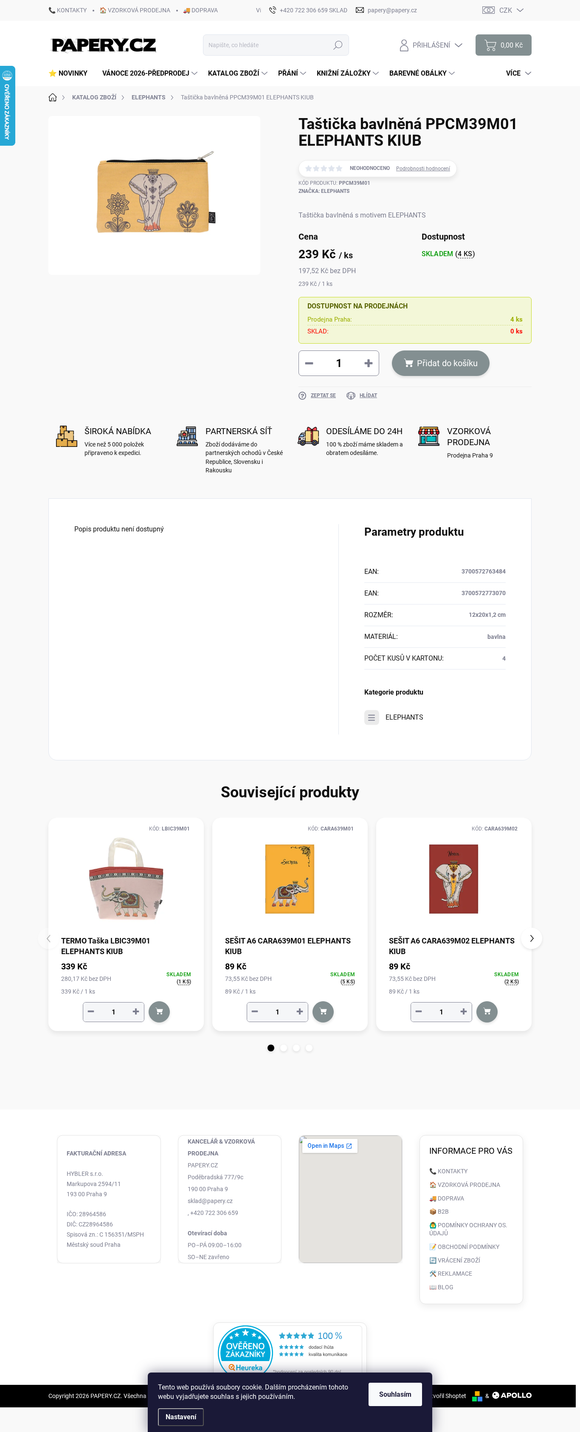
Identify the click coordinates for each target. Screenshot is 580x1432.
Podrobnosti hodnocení (423, 169)
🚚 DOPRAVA (200, 10)
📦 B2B (439, 1211)
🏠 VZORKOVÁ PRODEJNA (134, 10)
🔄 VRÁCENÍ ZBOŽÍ (454, 1260)
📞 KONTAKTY (67, 10)
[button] (271, 1047)
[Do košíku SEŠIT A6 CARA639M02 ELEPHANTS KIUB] (487, 1011)
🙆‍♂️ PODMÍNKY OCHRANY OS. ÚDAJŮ (468, 1229)
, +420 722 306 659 (213, 1212)
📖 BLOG (441, 1287)
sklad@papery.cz (210, 1201)
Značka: (323, 191)
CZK (505, 10)
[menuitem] (71, 73)
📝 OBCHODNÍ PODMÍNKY (464, 1246)
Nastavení (181, 1417)
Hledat (338, 45)
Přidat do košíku (447, 363)
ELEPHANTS (404, 717)
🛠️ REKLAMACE (450, 1273)
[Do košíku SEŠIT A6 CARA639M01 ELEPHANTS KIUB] (323, 1011)
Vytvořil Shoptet (445, 1395)
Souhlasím (395, 1394)
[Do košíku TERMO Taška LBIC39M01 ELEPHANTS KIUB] (159, 1011)
